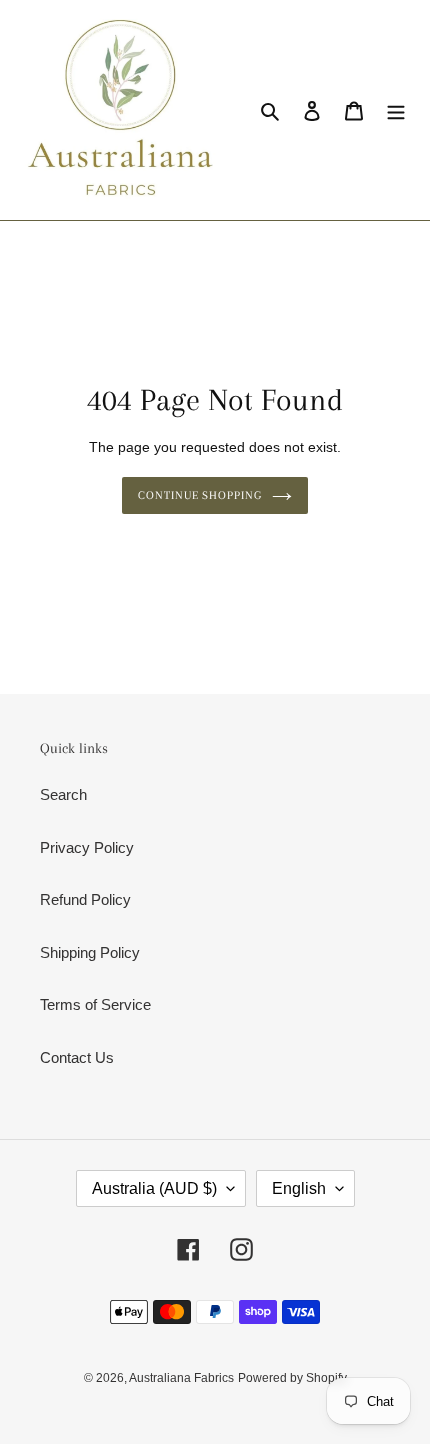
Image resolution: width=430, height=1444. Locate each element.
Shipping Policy (90, 952)
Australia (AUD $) (154, 1188)
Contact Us (77, 1057)
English (299, 1188)
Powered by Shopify (292, 1378)
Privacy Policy (87, 847)
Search (63, 794)
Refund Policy (85, 899)
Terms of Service (95, 1004)
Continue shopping (200, 495)
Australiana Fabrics (181, 1378)
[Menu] (396, 110)
